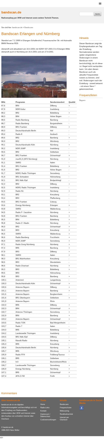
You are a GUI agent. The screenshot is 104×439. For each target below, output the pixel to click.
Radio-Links (45, 408)
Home (42, 404)
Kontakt (43, 411)
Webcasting (64, 411)
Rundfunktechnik (66, 414)
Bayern (82, 100)
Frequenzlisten (65, 408)
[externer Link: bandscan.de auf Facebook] (81, 410)
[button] (100, 3)
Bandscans (28, 28)
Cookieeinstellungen (48, 420)
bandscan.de (11, 12)
